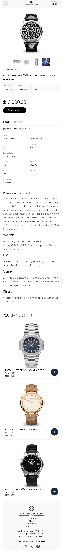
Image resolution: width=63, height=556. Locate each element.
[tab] (7, 122)
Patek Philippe (12, 70)
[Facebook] (38, 546)
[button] (5, 3)
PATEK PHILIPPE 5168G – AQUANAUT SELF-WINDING (25, 371)
